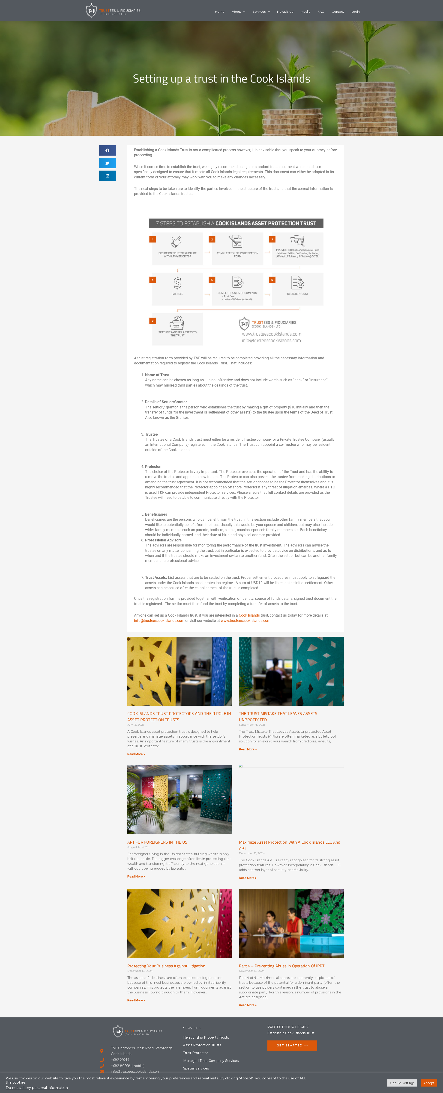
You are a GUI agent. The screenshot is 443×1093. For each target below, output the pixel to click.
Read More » (136, 754)
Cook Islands (249, 615)
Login (355, 11)
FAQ (321, 11)
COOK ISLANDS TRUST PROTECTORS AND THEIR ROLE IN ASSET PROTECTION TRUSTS (179, 716)
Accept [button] (428, 1083)
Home (219, 11)
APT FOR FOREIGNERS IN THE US (157, 842)
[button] (107, 150)
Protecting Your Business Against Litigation (166, 966)
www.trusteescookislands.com (245, 620)
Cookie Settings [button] (402, 1083)
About (236, 11)
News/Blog (285, 11)
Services (259, 11)
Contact (338, 11)
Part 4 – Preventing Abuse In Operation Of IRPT (282, 966)
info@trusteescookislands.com (159, 620)
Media (305, 11)
